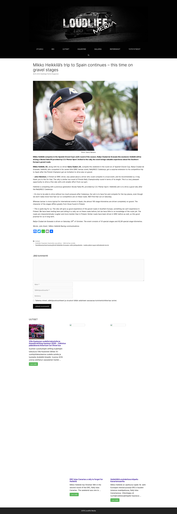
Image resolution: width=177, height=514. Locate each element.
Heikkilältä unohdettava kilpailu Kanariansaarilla (124, 480)
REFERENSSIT (115, 49)
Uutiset (37, 241)
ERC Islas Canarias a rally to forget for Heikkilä (86, 480)
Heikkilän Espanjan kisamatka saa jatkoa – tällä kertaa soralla (55, 243)
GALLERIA (98, 49)
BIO (53, 49)
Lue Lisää (33, 364)
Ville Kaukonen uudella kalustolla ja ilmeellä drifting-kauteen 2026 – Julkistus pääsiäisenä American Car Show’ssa (47, 343)
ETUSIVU (40, 49)
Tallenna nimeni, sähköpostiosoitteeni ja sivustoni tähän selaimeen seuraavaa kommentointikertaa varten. (76, 300)
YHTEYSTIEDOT (134, 49)
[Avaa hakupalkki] (88, 55)
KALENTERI (82, 49)
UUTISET (66, 49)
